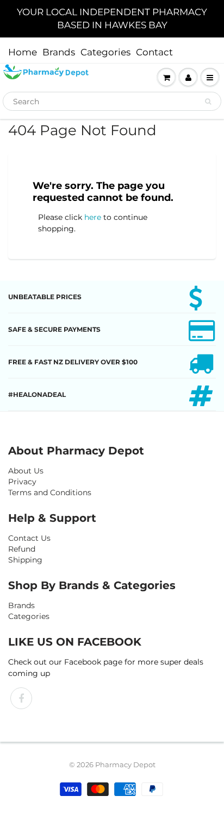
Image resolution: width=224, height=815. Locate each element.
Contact (154, 52)
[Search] (207, 101)
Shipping (25, 560)
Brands (58, 52)
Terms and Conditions (49, 492)
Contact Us (29, 538)
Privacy (22, 482)
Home (22, 52)
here (92, 217)
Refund (21, 549)
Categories (105, 52)
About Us (25, 471)
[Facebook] (21, 698)
